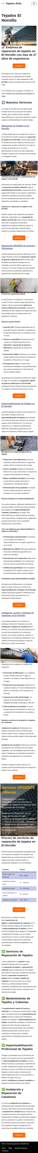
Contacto (5, 1151)
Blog (10, 1148)
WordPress (25, 1144)
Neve (3, 1144)
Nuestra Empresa (21, 1148)
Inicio (4, 1148)
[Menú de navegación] (34, 3)
